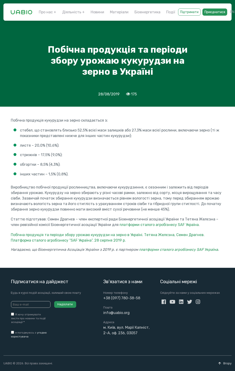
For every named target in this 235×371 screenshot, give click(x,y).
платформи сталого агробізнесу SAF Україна (159, 225)
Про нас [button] (46, 12)
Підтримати (189, 12)
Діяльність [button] (71, 12)
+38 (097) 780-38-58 (121, 298)
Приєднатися (214, 12)
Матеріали (119, 12)
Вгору (227, 363)
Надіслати (65, 304)
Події (170, 12)
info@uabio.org (116, 313)
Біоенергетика (147, 12)
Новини (97, 12)
